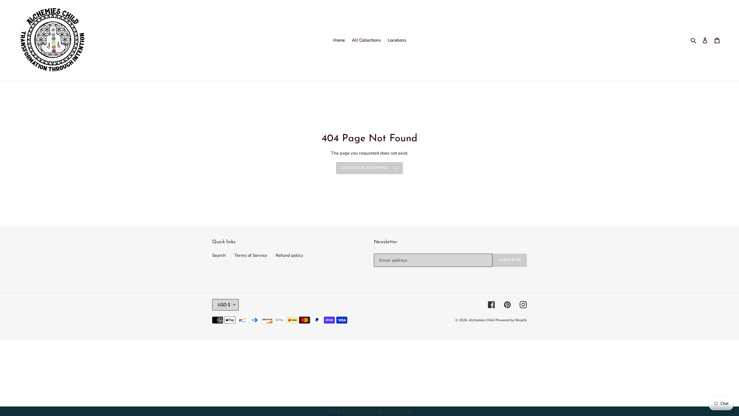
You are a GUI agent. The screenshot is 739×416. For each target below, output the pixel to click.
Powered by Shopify (511, 320)
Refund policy (289, 255)
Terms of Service (250, 255)
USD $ (224, 305)
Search (219, 255)
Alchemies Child (481, 320)
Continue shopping (365, 168)
